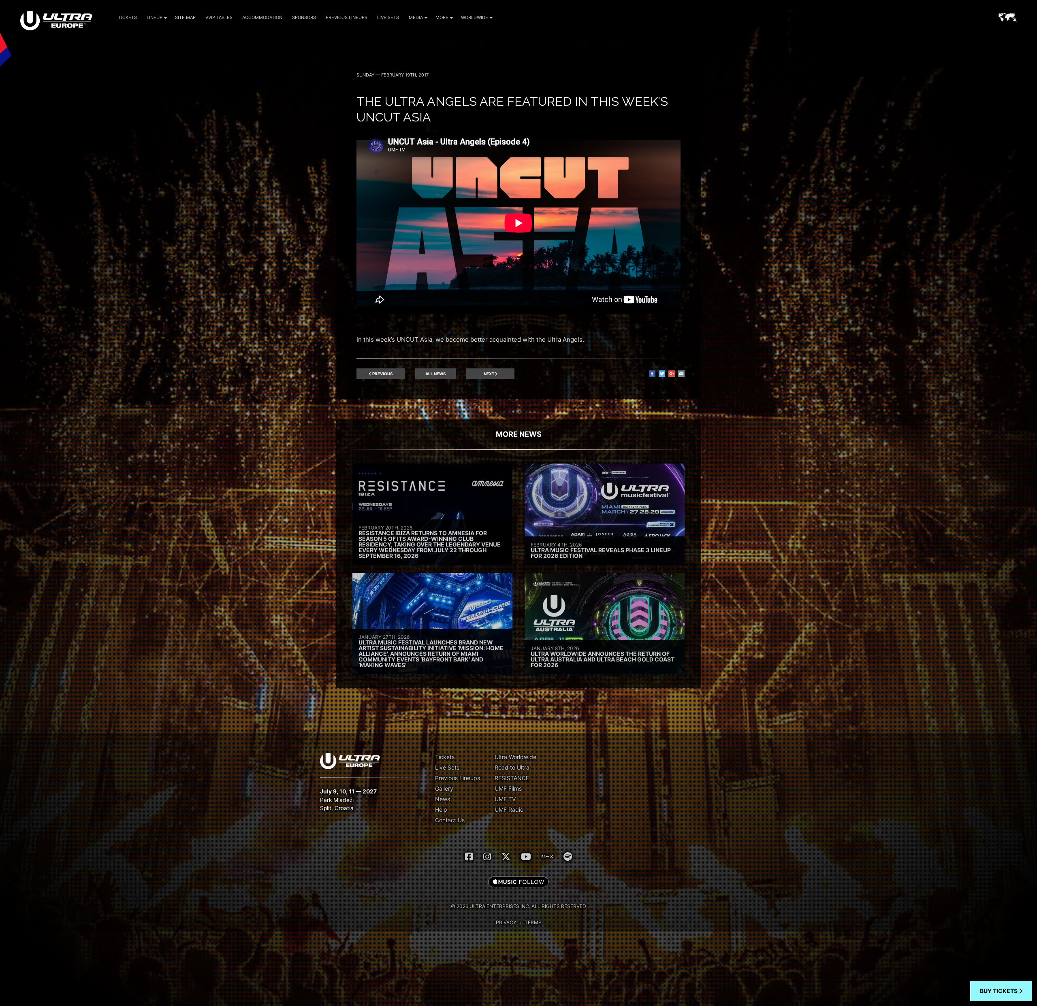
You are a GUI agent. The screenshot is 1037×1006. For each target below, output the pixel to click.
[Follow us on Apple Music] (518, 882)
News (442, 798)
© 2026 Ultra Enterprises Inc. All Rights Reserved (518, 906)
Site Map (185, 17)
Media (416, 17)
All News (435, 373)
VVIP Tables (219, 17)
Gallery (444, 788)
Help (441, 809)
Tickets (127, 17)
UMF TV (505, 798)
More (441, 17)
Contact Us (450, 820)
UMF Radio (509, 809)
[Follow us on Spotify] (567, 856)
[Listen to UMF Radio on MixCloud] (547, 856)
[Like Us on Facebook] (469, 856)
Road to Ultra (512, 767)
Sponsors (304, 17)
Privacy (506, 922)
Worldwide (474, 17)
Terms (533, 922)
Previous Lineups (346, 17)
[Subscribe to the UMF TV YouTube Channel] (526, 856)
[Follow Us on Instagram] (487, 856)
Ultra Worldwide (515, 756)
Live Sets (388, 17)
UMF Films (508, 788)
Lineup (154, 17)
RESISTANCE (512, 777)
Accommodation (262, 17)
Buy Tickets (999, 990)
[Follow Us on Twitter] (505, 856)
